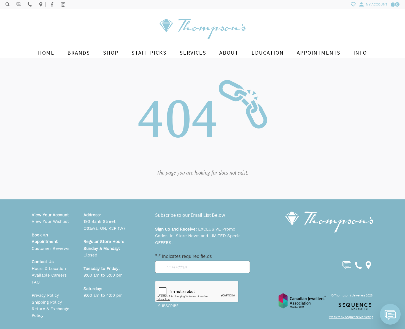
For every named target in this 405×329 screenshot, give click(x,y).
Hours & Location (49, 268)
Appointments (319, 52)
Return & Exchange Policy (50, 312)
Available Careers (49, 275)
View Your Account (50, 214)
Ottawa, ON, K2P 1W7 (104, 228)
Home (46, 52)
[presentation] (197, 292)
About (229, 52)
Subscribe (168, 306)
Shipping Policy (47, 302)
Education (268, 52)
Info (360, 52)
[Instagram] (63, 4)
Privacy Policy (45, 295)
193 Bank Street (99, 221)
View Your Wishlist (50, 221)
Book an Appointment (45, 238)
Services (193, 52)
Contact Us (43, 261)
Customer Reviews (50, 248)
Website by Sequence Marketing (351, 317)
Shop (110, 52)
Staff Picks (149, 52)
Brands (79, 52)
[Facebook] (52, 4)
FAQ (36, 282)
